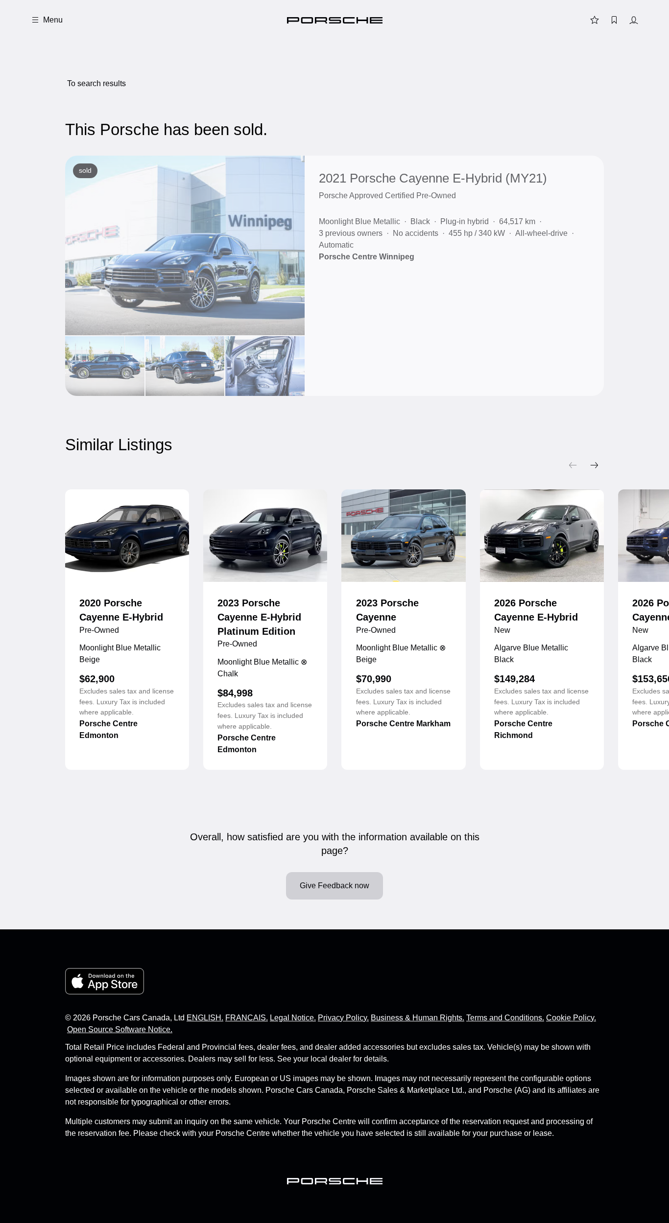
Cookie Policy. (571, 1018)
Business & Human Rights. (417, 1018)
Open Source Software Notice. (119, 1029)
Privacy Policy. (343, 1018)
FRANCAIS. (246, 1018)
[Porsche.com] (334, 20)
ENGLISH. (205, 1018)
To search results (96, 83)
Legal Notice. (293, 1018)
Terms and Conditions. (505, 1018)
